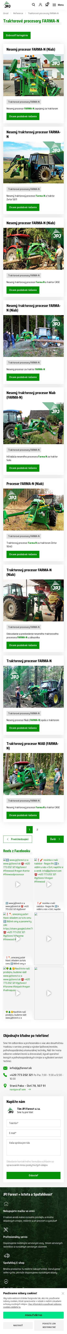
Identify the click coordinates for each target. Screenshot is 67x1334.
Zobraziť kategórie (17, 35)
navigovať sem (18, 1089)
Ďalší (53, 839)
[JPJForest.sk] (7, 5)
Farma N (40, 282)
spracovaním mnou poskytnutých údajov (27, 1165)
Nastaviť (18, 1325)
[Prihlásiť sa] (40, 4)
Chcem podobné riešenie (23, 116)
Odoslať (33, 1175)
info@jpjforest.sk (21, 1068)
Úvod (5, 13)
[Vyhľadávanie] (33, 4)
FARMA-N (29, 109)
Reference (18, 13)
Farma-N (40, 196)
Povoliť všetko (33, 1315)
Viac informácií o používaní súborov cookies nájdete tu (32, 1305)
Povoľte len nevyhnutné (49, 1325)
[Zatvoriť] (63, 1293)
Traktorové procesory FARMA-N (24, 102)
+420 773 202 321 (36, 1077)
